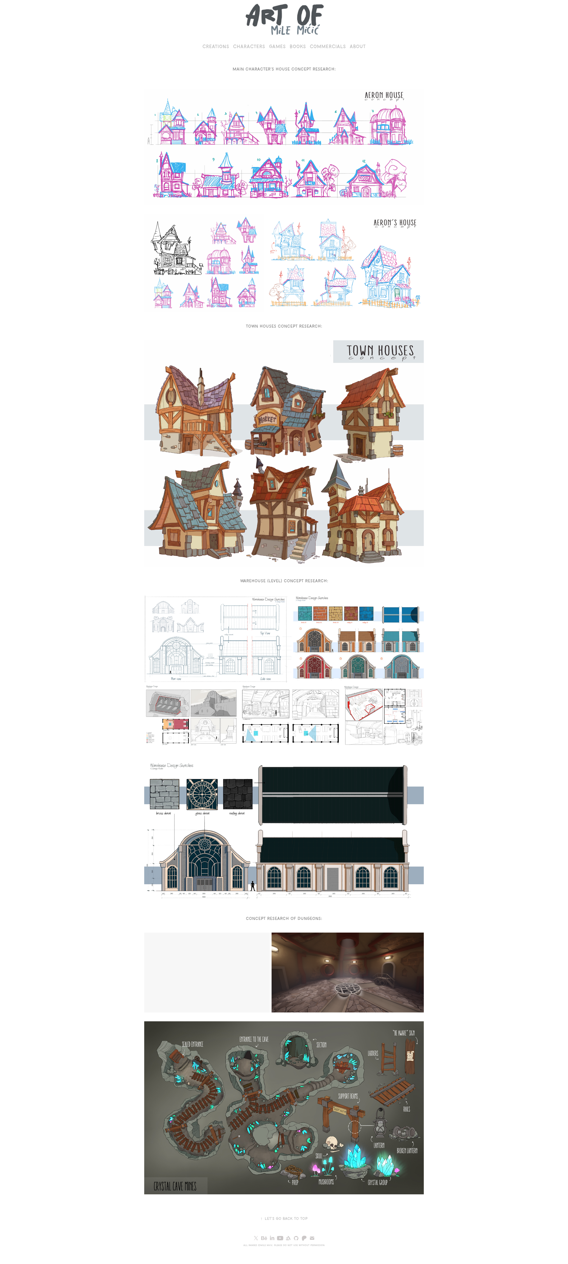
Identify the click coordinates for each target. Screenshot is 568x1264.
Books (298, 46)
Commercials (328, 46)
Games (277, 46)
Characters (249, 46)
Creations (215, 46)
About (358, 46)
